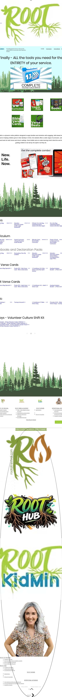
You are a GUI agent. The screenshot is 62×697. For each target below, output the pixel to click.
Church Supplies (40, 414)
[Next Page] (35, 333)
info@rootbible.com (11, 421)
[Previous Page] (27, 333)
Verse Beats (57, 49)
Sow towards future (9, 661)
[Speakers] (46, 178)
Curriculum (49, 49)
